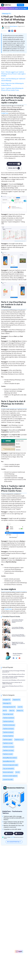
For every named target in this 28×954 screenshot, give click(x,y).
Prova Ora (20, 5)
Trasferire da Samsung (8, 725)
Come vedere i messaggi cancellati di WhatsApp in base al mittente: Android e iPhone (13, 677)
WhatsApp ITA (6, 13)
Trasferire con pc (19, 739)
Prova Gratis (12, 164)
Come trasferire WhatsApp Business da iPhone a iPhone (12, 686)
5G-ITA (17, 772)
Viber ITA (11, 710)
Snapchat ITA (16, 699)
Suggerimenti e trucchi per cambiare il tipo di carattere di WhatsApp (12, 683)
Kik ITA (5, 710)
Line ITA (20, 707)
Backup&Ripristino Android (9, 757)
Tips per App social (8, 714)
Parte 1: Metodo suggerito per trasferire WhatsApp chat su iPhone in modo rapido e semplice (13, 73)
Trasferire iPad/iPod (8, 736)
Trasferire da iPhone (8, 721)
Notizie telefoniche (8, 772)
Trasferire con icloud (8, 750)
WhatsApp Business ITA (9, 707)
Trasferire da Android (8, 717)
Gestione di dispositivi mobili (10, 765)
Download (9, 833)
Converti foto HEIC (8, 779)
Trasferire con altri (7, 754)
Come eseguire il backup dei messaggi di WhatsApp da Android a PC (13, 671)
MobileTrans (4, 113)
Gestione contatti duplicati (10, 775)
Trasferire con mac (7, 743)
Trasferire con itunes (8, 746)
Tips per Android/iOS (8, 768)
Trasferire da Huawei (8, 728)
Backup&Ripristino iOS (8, 761)
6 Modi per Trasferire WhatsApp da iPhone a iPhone (13, 674)
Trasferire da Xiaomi (8, 732)
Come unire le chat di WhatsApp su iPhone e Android (13, 680)
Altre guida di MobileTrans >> (14, 841)
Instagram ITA (6, 699)
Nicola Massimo (13, 26)
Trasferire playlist (7, 739)
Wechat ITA (20, 710)
